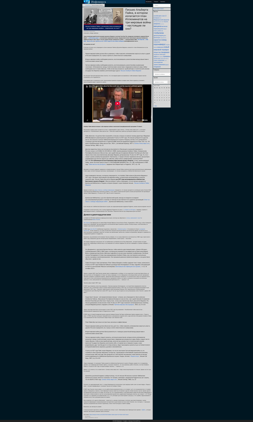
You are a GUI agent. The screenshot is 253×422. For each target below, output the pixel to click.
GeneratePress (136, 421)
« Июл (155, 106)
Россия (159, 21)
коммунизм (157, 42)
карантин (157, 40)
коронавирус (160, 44)
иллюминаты (91, 417)
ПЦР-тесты (156, 21)
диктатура (157, 37)
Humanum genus (122, 229)
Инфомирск (98, 1)
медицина (160, 47)
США (162, 21)
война (159, 30)
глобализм (159, 33)
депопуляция (158, 35)
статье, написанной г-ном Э (133, 218)
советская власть (165, 58)
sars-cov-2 (162, 16)
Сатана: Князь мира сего (141, 143)
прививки (166, 56)
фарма (167, 64)
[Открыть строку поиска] (168, 1)
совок (155, 60)
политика (161, 56)
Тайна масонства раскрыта (97, 164)
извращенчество (163, 37)
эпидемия (157, 67)
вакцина (157, 26)
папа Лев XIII (93, 229)
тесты (166, 60)
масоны (96, 417)
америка (157, 24)
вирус (165, 28)
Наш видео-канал (159, 8)
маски (155, 47)
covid (156, 16)
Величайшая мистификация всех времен (127, 266)
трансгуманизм (159, 64)
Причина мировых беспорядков (124, 304)
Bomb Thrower (96, 219)
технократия (158, 62)
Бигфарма (156, 18)
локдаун (168, 44)
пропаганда (157, 58)
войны (86, 417)
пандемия (165, 52)
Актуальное (88, 5)
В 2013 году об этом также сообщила (114, 41)
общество (157, 52)
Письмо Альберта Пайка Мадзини (130, 70)
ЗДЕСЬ (143, 409)
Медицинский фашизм (161, 20)
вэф (162, 30)
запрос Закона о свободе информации (104, 190)
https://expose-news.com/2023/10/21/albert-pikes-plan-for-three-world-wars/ (109, 414)
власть (156, 30)
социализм (161, 60)
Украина (166, 21)
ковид (163, 40)
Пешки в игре (135, 356)
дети (164, 35)
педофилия (156, 54)
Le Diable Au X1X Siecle (129, 209)
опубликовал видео (93, 38)
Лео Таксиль (87, 222)
